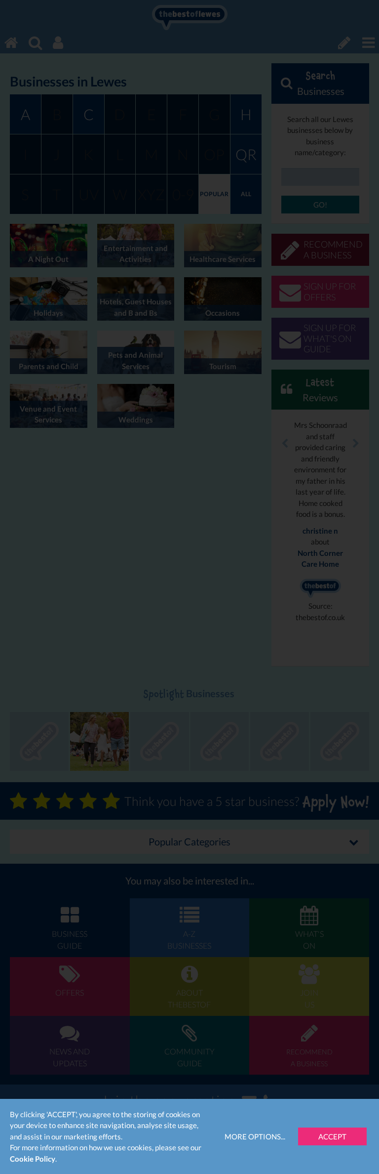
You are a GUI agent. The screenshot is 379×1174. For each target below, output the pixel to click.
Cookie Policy (32, 1158)
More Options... (255, 1136)
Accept (332, 1136)
